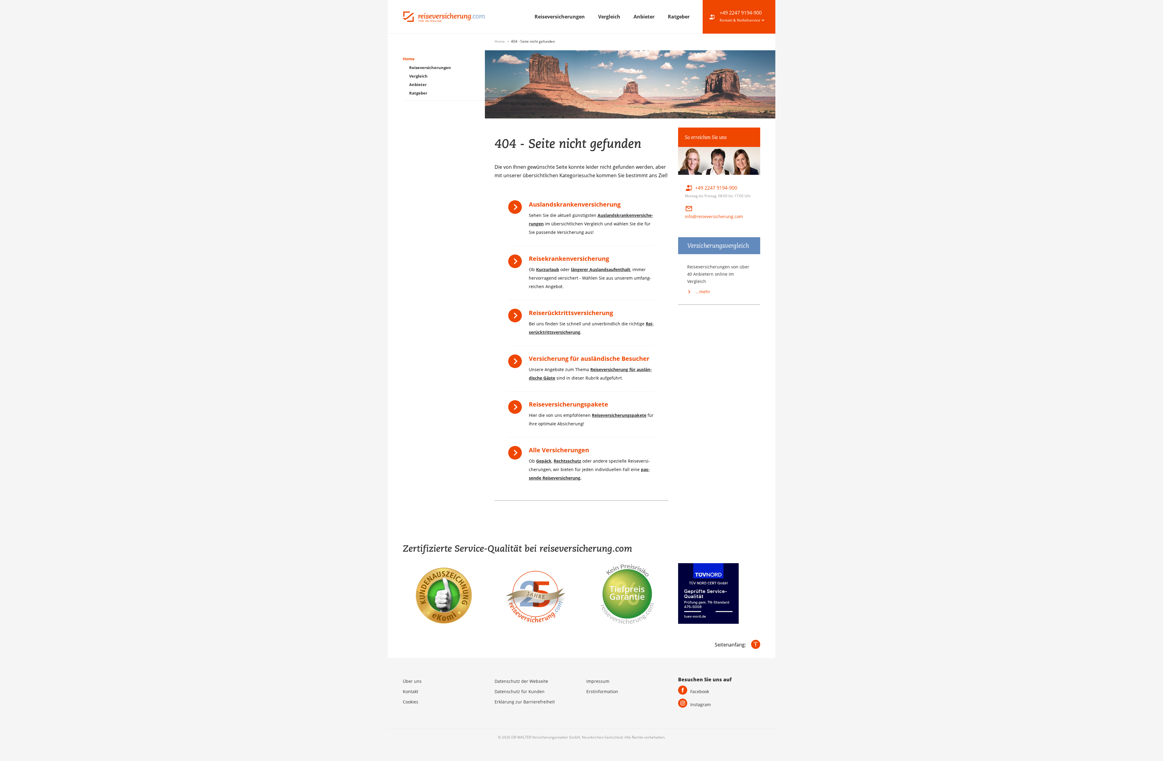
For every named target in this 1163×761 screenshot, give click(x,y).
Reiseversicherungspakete (568, 404)
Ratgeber (679, 16)
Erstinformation (602, 691)
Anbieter (645, 16)
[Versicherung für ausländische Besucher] (516, 363)
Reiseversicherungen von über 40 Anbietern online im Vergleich (718, 274)
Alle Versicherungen (559, 450)
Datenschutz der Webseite (521, 681)
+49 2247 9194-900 (741, 12)
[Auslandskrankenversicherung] (516, 209)
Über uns (412, 681)
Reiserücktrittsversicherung (571, 313)
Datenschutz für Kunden (520, 691)
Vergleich (609, 16)
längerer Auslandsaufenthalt (600, 269)
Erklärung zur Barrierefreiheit (525, 702)
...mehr (702, 291)
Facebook (699, 691)
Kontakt (410, 691)
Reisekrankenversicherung (569, 258)
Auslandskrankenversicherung (575, 204)
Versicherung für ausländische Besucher (589, 358)
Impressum (597, 681)
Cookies (410, 702)
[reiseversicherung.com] (444, 16)
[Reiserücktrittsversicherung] (516, 318)
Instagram (700, 704)
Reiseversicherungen (560, 16)
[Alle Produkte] (516, 455)
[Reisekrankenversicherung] (516, 263)
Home (500, 41)
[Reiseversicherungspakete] (516, 409)
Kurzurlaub (547, 269)
